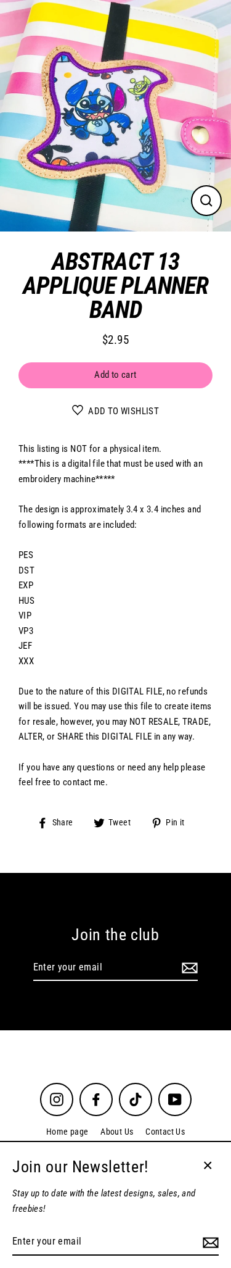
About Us (116, 1132)
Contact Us (165, 1132)
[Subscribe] (188, 968)
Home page (67, 1132)
